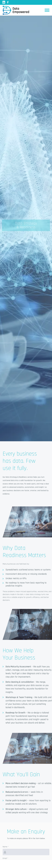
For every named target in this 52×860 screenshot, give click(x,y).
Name (6, 846)
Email (5, 858)
